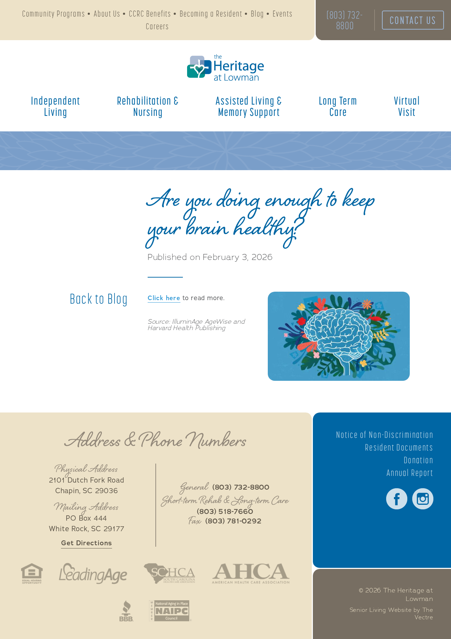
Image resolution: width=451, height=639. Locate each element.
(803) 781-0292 (233, 521)
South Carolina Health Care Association (169, 573)
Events (283, 13)
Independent (55, 106)
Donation (418, 460)
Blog (257, 13)
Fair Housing (32, 573)
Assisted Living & (249, 106)
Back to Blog (99, 299)
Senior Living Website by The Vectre (391, 613)
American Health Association (251, 573)
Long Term (338, 106)
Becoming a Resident (211, 13)
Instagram (422, 498)
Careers (157, 26)
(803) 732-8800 (345, 20)
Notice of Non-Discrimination (384, 434)
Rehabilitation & (148, 106)
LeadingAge (93, 573)
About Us (107, 13)
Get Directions (86, 543)
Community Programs (53, 13)
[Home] (225, 67)
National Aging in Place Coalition (170, 610)
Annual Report (410, 472)
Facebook (396, 498)
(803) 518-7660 (225, 511)
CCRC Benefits (150, 13)
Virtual (407, 106)
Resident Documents (399, 447)
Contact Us (413, 20)
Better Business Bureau (126, 610)
